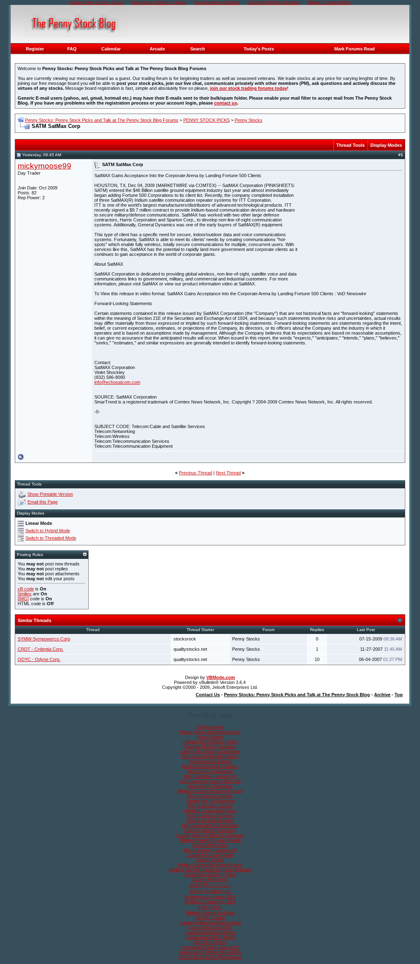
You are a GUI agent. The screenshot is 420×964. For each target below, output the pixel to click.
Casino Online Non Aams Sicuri (210, 922)
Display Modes (386, 145)
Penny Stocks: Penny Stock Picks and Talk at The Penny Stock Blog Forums (101, 120)
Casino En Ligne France (210, 820)
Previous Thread (195, 472)
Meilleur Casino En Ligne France (210, 791)
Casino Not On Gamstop (210, 800)
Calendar (111, 48)
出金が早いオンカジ (210, 884)
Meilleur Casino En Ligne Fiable (210, 840)
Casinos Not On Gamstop (210, 746)
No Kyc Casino (210, 917)
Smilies (25, 593)
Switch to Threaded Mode (50, 538)
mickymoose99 (44, 166)
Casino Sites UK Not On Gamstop (210, 835)
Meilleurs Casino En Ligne (210, 901)
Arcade (157, 48)
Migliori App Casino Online (210, 874)
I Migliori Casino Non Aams (210, 810)
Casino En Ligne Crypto (210, 854)
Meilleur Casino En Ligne (210, 912)
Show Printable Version (50, 494)
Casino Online (210, 859)
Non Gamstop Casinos (210, 795)
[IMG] (23, 598)
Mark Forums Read (354, 48)
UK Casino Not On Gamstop (210, 825)
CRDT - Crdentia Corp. (41, 649)
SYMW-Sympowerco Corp (44, 638)
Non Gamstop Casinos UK (210, 776)
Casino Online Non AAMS (210, 932)
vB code (26, 588)
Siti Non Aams (210, 727)
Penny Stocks (248, 120)
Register (35, 48)
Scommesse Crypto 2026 (210, 896)
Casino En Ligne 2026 (210, 927)
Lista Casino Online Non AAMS (210, 952)
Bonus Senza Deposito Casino (210, 731)
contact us (225, 102)
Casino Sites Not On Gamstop (210, 751)
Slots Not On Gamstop (210, 771)
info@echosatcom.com (117, 382)
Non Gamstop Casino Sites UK (210, 781)
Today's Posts (259, 48)
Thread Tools (350, 145)
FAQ (72, 48)
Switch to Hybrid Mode (47, 530)
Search (197, 48)
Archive (382, 694)
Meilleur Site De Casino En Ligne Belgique (210, 869)
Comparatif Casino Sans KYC (210, 947)
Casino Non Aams (210, 845)
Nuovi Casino (210, 736)
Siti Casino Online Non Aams (210, 756)
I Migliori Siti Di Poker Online (210, 741)
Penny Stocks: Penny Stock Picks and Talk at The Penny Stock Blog (297, 694)
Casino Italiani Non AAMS (210, 937)
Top (399, 694)
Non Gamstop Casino (210, 761)
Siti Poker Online (210, 942)
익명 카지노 (210, 907)
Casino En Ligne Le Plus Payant (210, 957)
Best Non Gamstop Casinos (210, 766)
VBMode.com (220, 677)
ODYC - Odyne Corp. (39, 659)
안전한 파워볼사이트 (210, 891)
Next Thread (228, 472)
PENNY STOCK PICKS (206, 120)
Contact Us (208, 694)
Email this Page (42, 501)
